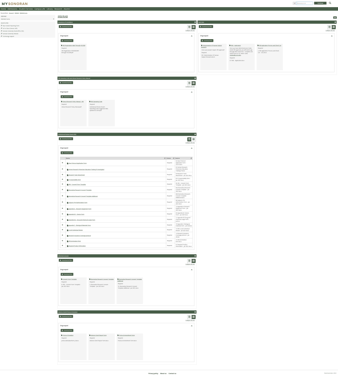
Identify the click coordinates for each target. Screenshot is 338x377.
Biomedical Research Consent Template (80, 190)
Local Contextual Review (76, 230)
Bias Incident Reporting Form (11, 26)
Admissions (12, 9)
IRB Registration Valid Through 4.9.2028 (74, 45)
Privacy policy (153, 373)
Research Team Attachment (77, 175)
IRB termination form (75, 241)
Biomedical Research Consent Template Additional (83, 196)
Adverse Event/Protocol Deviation (67, 312)
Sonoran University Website (10, 33)
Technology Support (8, 36)
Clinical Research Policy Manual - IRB (73, 101)
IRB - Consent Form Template (77, 184)
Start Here (201, 22)
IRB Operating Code (96, 101)
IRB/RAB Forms (23, 13)
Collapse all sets (190, 30)
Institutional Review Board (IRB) (67, 134)
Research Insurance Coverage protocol (80, 235)
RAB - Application (236, 45)
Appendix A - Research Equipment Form (80, 209)
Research (58, 9)
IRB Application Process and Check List (270, 45)
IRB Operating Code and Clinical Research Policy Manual (74, 78)
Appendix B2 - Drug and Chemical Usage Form (82, 220)
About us (163, 373)
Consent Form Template (70, 279)
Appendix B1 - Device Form (76, 214)
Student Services (26, 9)
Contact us (172, 373)
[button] (66, 26)
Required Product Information (77, 246)
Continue (320, 3)
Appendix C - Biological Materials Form (80, 225)
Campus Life (40, 9)
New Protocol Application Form (78, 163)
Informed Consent (63, 256)
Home (3, 9)
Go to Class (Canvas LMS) (10, 28)
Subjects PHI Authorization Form (78, 202)
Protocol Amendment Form (127, 335)
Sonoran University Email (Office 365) (13, 31)
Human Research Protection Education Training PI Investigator (86, 169)
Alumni (67, 9)
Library (50, 9)
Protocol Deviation (68, 335)
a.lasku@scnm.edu (235, 55)
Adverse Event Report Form (99, 335)
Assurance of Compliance (65, 22)
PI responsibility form (75, 180)
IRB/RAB (17, 13)
